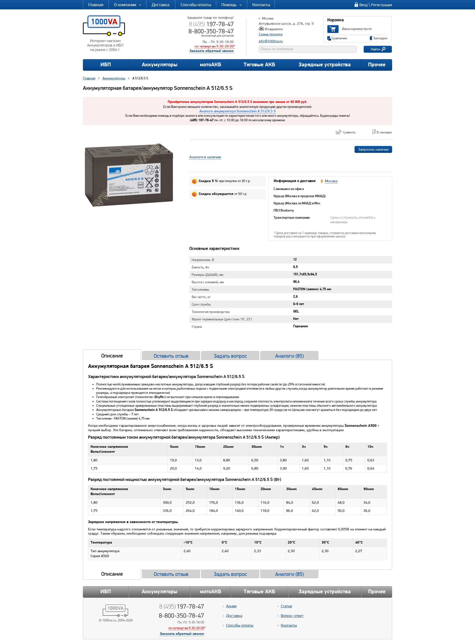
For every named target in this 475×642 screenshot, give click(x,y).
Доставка (160, 4)
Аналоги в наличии (205, 157)
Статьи (286, 606)
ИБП (105, 65)
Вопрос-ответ (292, 615)
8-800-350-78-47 (211, 31)
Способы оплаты (196, 4)
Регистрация (381, 4)
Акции (231, 606)
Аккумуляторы (159, 65)
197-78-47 (211, 24)
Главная (95, 4)
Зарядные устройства (325, 65)
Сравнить (349, 132)
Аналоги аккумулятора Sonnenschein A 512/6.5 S (237, 111)
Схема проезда (270, 34)
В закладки (384, 132)
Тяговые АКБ (259, 65)
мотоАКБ (210, 65)
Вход (363, 4)
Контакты (261, 4)
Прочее (376, 65)
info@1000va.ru (271, 41)
